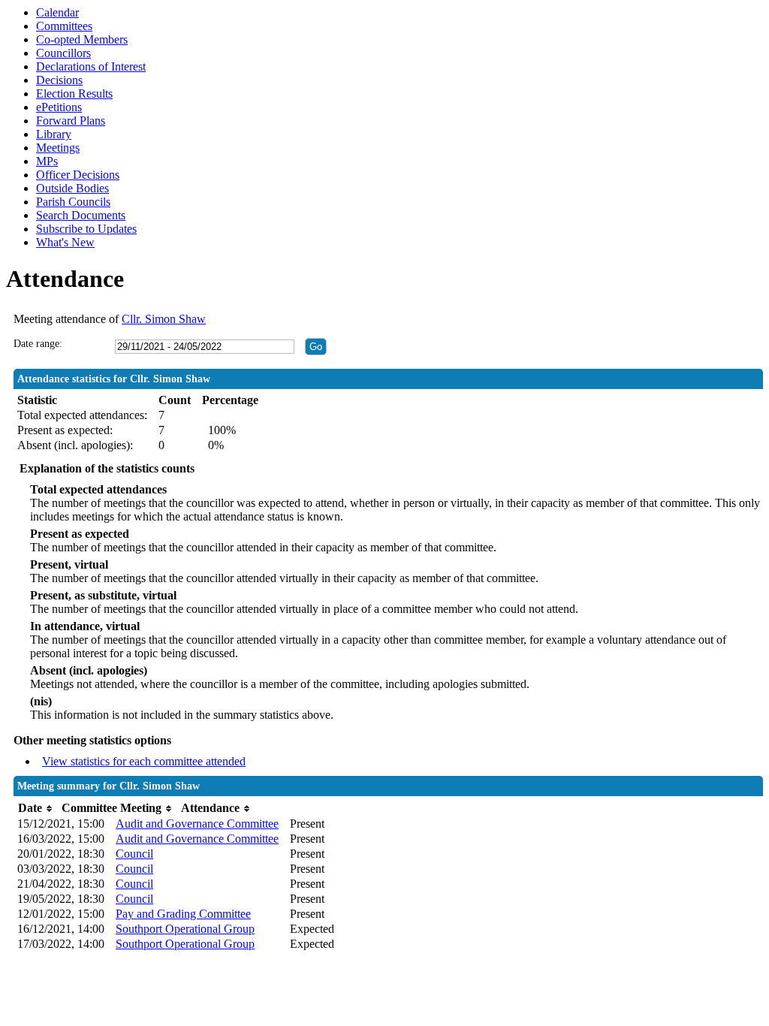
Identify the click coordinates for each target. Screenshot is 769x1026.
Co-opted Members (82, 39)
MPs (47, 161)
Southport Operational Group (185, 928)
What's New (65, 242)
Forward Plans (70, 120)
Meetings (58, 147)
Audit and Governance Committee (197, 823)
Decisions (59, 80)
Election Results (74, 93)
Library (53, 134)
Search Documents (80, 215)
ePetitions (59, 107)
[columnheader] (36, 808)
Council (134, 853)
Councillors (63, 53)
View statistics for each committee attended (144, 761)
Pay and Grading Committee (183, 913)
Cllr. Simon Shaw (164, 318)
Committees (64, 26)
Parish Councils (73, 201)
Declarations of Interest (91, 66)
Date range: (38, 343)
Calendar (57, 12)
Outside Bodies (72, 188)
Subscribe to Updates (86, 228)
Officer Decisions (77, 174)
